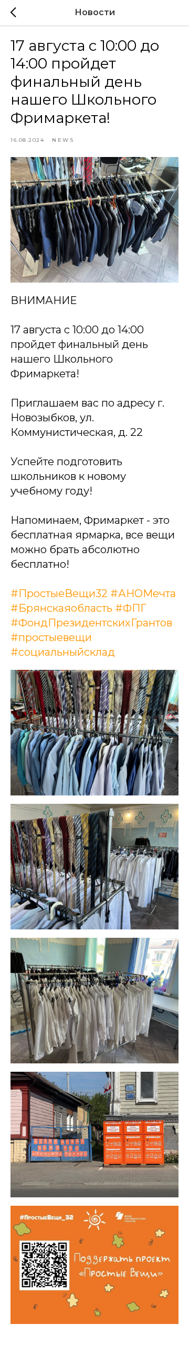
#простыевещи (51, 637)
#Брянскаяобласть (61, 608)
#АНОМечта (143, 593)
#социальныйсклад (62, 652)
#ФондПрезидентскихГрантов (91, 622)
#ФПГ (130, 608)
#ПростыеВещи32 (59, 593)
